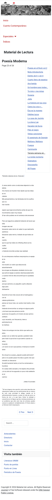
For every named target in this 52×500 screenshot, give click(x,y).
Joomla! (4, 490)
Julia (30, 99)
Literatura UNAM (11, 461)
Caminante (32, 149)
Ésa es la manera (35, 110)
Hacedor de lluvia (35, 126)
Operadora (32, 161)
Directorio (8, 438)
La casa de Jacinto (36, 118)
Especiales (8, 36)
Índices (6, 42)
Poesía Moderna (11, 31)
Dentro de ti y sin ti (35, 76)
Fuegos (31, 145)
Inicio (5, 20)
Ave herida (32, 83)
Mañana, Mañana (35, 141)
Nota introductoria (35, 72)
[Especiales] (14, 36)
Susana (31, 95)
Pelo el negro (33, 130)
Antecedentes (9, 434)
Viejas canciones (35, 134)
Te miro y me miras (36, 91)
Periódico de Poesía (12, 472)
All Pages (32, 168)
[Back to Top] (47, 495)
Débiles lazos (33, 114)
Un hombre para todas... (38, 87)
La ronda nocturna (35, 157)
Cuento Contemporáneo (14, 26)
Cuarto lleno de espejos (37, 80)
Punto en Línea (10, 468)
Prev (22, 412)
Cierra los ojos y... (35, 107)
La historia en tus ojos (37, 103)
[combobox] (16, 423)
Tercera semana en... (36, 153)
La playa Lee (33, 122)
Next (29, 412)
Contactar (8, 445)
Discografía (32, 165)
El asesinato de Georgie (38, 138)
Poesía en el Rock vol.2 (37, 68)
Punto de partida (11, 464)
